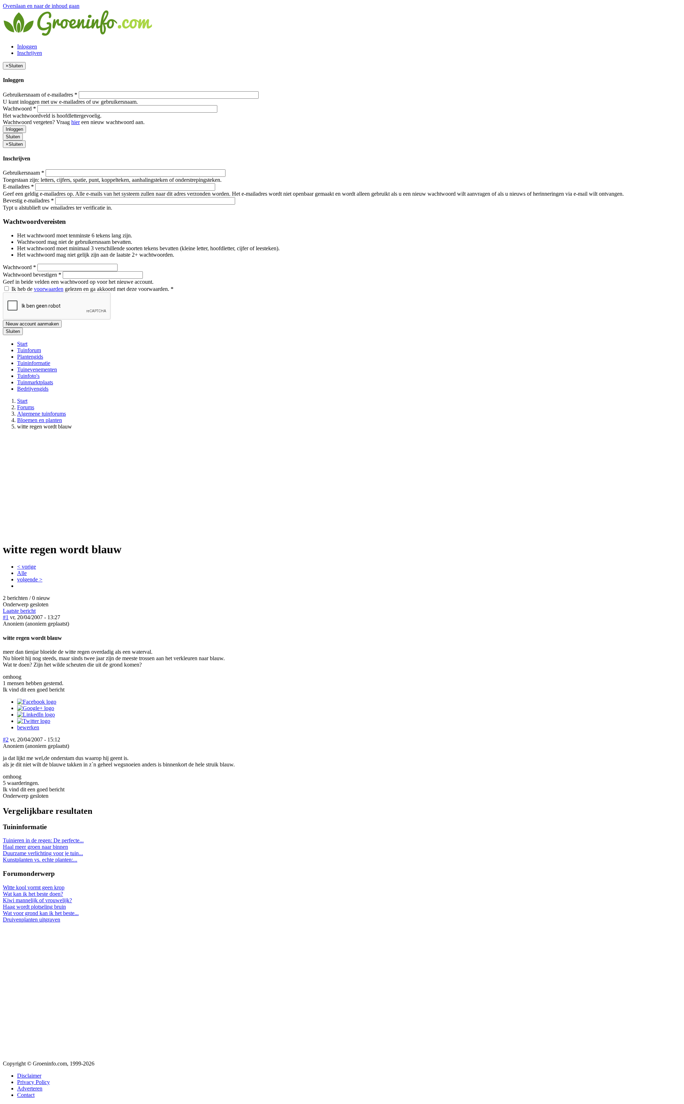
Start (22, 344)
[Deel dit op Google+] (35, 708)
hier (75, 122)
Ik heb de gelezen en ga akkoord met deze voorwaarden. (91, 289)
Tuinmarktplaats (35, 382)
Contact (26, 1095)
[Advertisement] (342, 485)
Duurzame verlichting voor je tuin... (43, 853)
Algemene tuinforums (41, 414)
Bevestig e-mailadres (28, 200)
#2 (6, 739)
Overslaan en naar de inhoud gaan (41, 6)
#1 (6, 617)
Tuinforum (29, 350)
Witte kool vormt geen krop (33, 887)
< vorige (26, 567)
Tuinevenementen (37, 369)
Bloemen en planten (39, 420)
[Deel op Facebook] (36, 702)
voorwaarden (48, 289)
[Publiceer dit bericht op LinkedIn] (36, 715)
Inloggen (27, 46)
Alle (22, 573)
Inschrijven (29, 53)
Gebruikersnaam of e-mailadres (40, 95)
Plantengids (30, 357)
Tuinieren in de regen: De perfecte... (43, 840)
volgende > (29, 579)
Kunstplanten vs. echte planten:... (40, 860)
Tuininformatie (33, 363)
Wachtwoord (19, 109)
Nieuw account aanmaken (32, 324)
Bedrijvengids (32, 389)
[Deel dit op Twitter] (33, 721)
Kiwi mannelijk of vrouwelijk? (37, 900)
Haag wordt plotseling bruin (34, 907)
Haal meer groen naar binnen (35, 847)
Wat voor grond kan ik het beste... (41, 913)
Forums (25, 407)
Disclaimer (29, 1076)
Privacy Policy (33, 1082)
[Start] (78, 34)
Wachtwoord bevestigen (32, 275)
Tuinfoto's (28, 376)
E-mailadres (18, 187)
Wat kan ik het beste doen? (33, 894)
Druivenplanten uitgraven (31, 919)
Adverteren (29, 1088)
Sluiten (13, 136)
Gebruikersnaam (23, 173)
